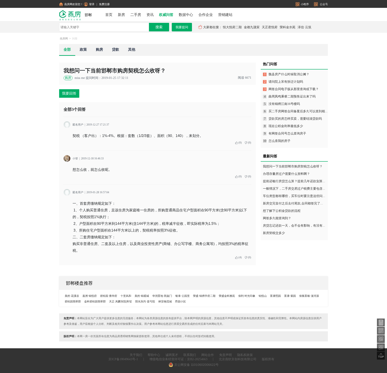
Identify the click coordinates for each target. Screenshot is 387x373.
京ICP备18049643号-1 (123, 359)
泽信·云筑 (304, 27)
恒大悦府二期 (232, 27)
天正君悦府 (269, 27)
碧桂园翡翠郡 (73, 301)
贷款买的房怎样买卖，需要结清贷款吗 (295, 118)
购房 (99, 49)
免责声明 (225, 355)
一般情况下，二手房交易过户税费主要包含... (294, 188)
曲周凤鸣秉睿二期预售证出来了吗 (292, 96)
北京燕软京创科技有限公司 (237, 359)
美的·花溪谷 (72, 295)
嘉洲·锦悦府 (89, 295)
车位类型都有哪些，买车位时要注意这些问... (294, 196)
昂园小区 (180, 301)
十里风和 (125, 295)
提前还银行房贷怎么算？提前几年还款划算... (294, 181)
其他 (131, 49)
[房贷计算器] (381, 322)
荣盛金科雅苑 (227, 295)
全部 (67, 49)
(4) (240, 257)
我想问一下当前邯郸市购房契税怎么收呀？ (292, 166)
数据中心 (186, 15)
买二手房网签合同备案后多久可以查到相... (298, 111)
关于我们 (136, 355)
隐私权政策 (245, 355)
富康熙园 (275, 295)
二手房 (135, 15)
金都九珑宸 (252, 27)
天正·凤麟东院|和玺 (120, 301)
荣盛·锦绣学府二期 (204, 295)
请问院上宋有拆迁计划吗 (286, 81)
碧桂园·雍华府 (108, 295)
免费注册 (104, 4)
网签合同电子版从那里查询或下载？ (294, 89)
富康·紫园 (290, 295)
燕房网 (64, 38)
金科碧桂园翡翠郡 (95, 301)
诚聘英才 (172, 355)
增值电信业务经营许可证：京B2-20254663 (178, 359)
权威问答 (166, 15)
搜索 (159, 27)
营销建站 (225, 15)
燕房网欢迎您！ (73, 4)
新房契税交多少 (274, 233)
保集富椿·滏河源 (309, 295)
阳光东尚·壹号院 (145, 301)
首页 (108, 15)
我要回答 (69, 93)
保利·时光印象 (246, 295)
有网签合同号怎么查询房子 (287, 133)
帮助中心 (154, 355)
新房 (121, 15)
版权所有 (268, 359)
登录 (92, 4)
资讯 (150, 15)
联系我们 (189, 355)
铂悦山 (263, 295)
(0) (240, 142)
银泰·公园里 (182, 295)
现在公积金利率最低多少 (286, 126)
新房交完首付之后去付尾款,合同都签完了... (293, 203)
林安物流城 (165, 301)
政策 (83, 49)
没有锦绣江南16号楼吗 (284, 104)
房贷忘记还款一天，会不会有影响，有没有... (294, 225)
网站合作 (207, 355)
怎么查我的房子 (279, 141)
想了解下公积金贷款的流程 (282, 211)
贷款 (115, 49)
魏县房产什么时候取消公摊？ (289, 74)
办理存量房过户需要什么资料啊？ (286, 174)
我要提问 (182, 27)
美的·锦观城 (142, 295)
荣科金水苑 (287, 27)
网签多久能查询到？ (277, 218)
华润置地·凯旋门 (162, 295)
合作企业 (205, 15)
